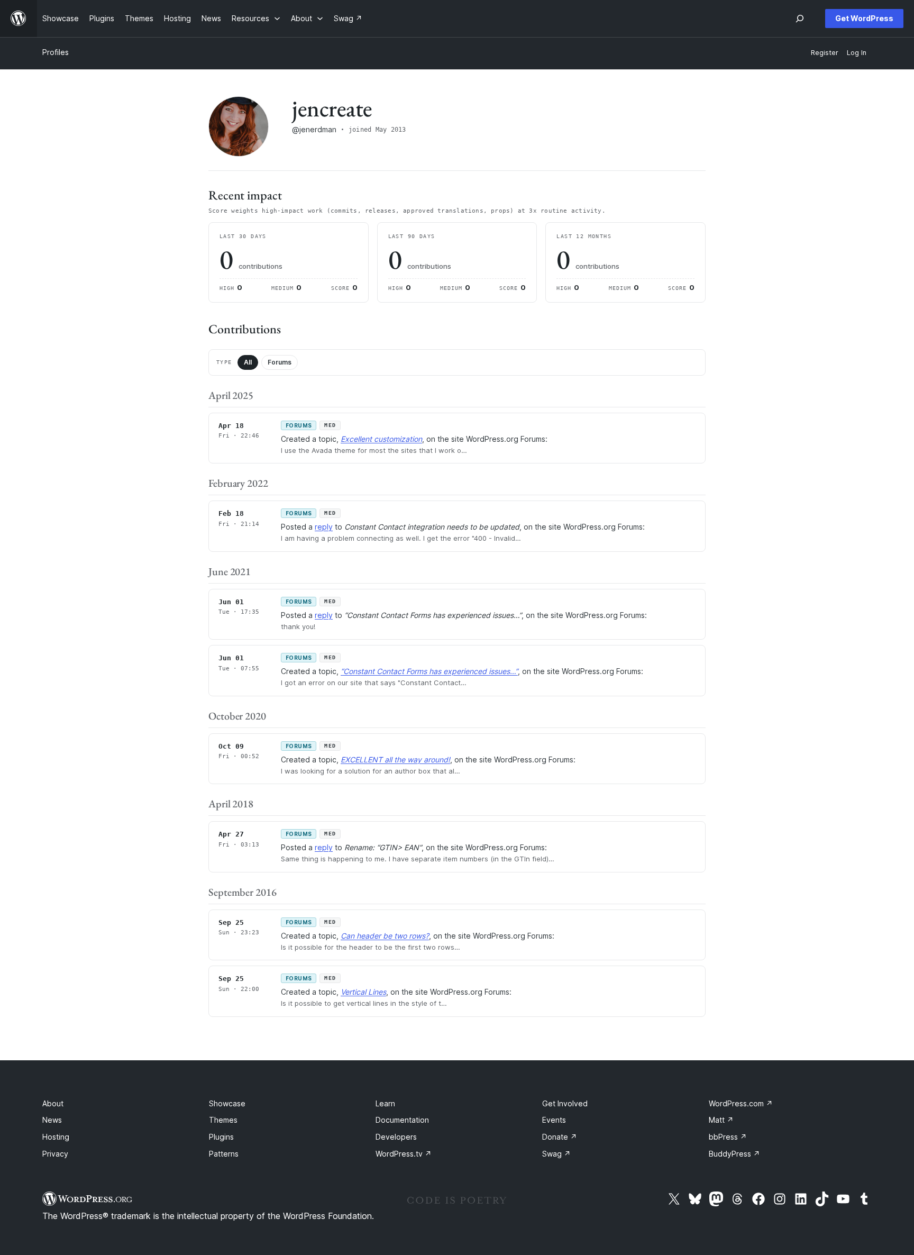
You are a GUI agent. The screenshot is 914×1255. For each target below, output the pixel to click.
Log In (856, 53)
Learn (385, 1103)
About (52, 1103)
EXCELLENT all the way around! (395, 759)
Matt (721, 1119)
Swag (556, 1153)
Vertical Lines (363, 991)
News (52, 1119)
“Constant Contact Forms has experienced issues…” (429, 671)
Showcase (227, 1103)
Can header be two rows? (385, 935)
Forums (279, 362)
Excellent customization (381, 438)
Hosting (55, 1136)
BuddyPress (734, 1153)
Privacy (55, 1153)
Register (824, 53)
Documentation (402, 1119)
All (248, 362)
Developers (396, 1136)
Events (554, 1119)
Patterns (224, 1153)
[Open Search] (800, 18)
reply (324, 526)
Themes (223, 1119)
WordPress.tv (404, 1153)
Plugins (221, 1136)
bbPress (728, 1136)
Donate (559, 1136)
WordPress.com (741, 1103)
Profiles (55, 52)
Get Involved (565, 1103)
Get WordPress (864, 18)
